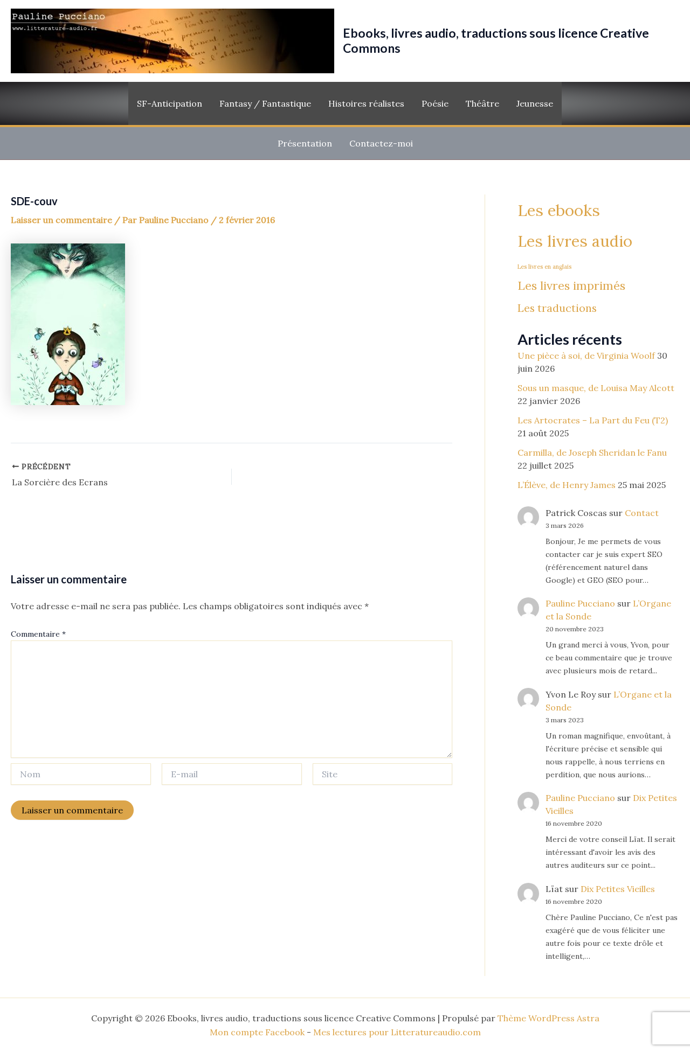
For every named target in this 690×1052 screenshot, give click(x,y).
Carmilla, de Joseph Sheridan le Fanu (592, 452)
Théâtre (482, 103)
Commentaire (38, 634)
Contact (642, 512)
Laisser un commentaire (61, 219)
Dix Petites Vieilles (618, 889)
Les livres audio (575, 242)
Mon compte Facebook (257, 1032)
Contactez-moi (381, 143)
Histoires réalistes (366, 103)
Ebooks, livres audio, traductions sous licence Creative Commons (496, 40)
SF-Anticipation (169, 103)
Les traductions (557, 308)
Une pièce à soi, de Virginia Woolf (586, 355)
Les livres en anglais (544, 266)
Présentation (305, 143)
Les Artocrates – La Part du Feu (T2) (593, 420)
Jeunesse (534, 103)
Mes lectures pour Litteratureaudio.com (397, 1032)
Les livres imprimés (571, 285)
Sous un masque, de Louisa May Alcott (596, 387)
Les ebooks (559, 210)
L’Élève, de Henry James (567, 484)
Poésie (435, 103)
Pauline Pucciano (580, 603)
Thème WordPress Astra (548, 1018)
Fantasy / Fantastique (265, 103)
